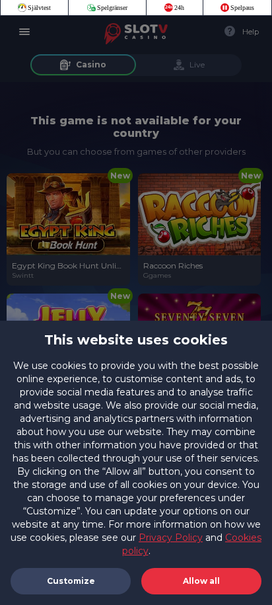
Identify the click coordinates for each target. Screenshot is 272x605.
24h (179, 7)
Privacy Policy (171, 538)
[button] (201, 581)
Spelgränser (112, 7)
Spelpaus (242, 7)
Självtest (39, 7)
